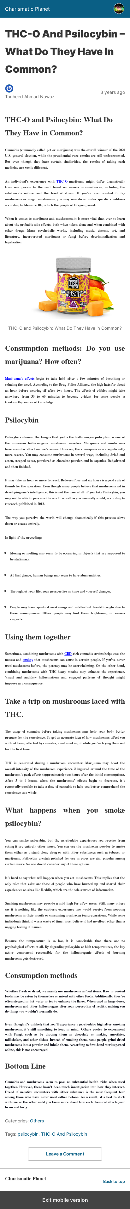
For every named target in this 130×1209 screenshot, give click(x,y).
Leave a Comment (65, 1153)
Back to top (114, 1181)
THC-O (62, 181)
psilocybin (28, 1134)
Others (37, 1120)
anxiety (28, 659)
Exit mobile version (65, 1200)
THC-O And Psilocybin (64, 1134)
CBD (68, 653)
